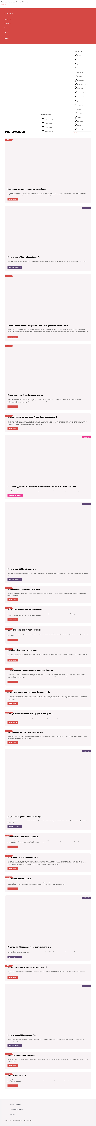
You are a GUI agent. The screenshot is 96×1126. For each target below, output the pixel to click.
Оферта (12, 1114)
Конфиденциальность (16, 1109)
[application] (13, 13)
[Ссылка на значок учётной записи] (0, 6)
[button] (3, 4)
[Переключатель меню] (9, 16)
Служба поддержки (15, 1104)
